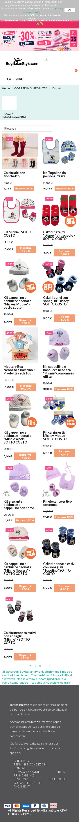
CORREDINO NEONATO (30, 88)
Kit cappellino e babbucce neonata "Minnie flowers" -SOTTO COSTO (17, 569)
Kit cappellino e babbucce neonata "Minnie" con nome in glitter (58, 372)
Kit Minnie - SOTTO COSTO (18, 233)
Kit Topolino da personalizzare (54, 174)
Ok (70, 10)
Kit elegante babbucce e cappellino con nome (19, 504)
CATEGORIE (15, 79)
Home (6, 88)
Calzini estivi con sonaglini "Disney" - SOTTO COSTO (57, 301)
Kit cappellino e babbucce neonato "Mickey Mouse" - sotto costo (17, 302)
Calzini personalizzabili (9, 115)
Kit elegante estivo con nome (57, 503)
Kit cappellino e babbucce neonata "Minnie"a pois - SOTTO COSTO (17, 437)
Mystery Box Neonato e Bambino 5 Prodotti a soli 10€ (19, 370)
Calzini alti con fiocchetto (14, 174)
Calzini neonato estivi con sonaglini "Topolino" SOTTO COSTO (59, 569)
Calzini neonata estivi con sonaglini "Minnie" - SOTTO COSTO (20, 638)
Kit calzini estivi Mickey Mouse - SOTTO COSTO (55, 435)
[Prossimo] (75, 666)
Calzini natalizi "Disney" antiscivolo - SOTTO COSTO (59, 235)
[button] (73, 54)
